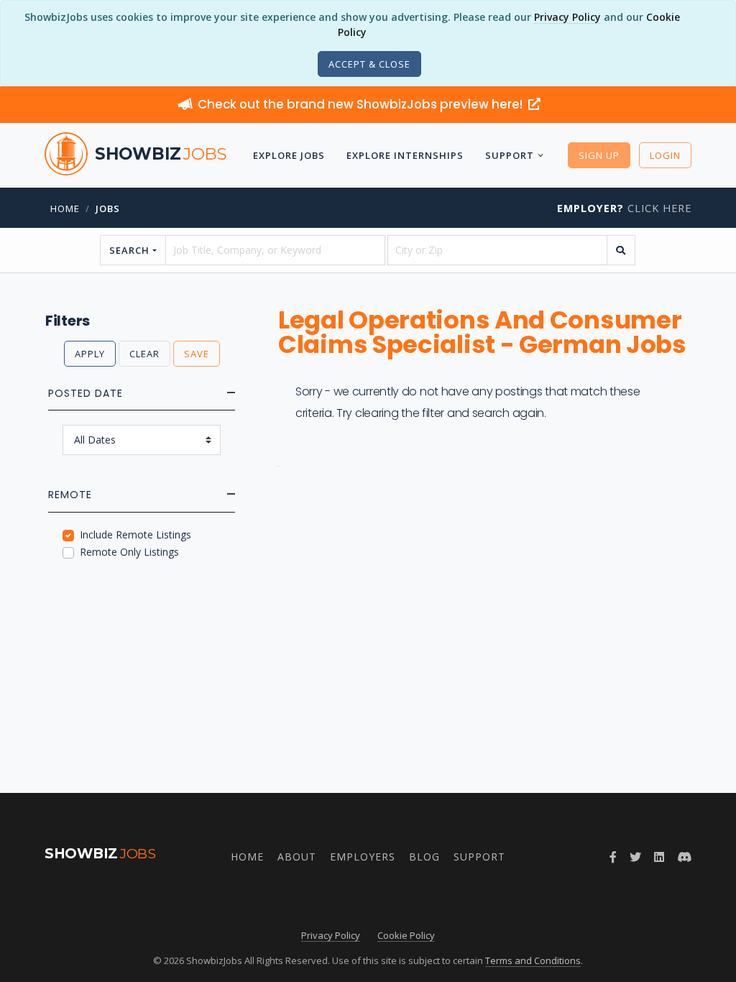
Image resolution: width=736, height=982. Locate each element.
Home (65, 208)
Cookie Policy (406, 935)
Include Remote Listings (135, 534)
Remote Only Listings (129, 552)
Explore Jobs (289, 155)
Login (665, 155)
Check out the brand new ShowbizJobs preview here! (361, 104)
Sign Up (599, 155)
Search (129, 250)
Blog (424, 856)
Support (509, 155)
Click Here (624, 208)
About (296, 856)
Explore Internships (405, 155)
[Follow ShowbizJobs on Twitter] (635, 857)
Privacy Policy (567, 17)
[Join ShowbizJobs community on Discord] (684, 857)
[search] (621, 250)
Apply (90, 353)
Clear (144, 353)
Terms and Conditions (533, 960)
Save (196, 353)
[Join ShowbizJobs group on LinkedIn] (659, 857)
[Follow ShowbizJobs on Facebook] (613, 857)
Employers (362, 856)
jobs (108, 208)
